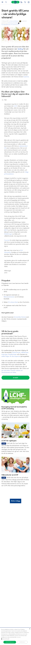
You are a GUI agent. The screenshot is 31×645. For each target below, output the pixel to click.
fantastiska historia (20, 317)
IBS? (6, 230)
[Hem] (15, 2)
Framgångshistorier (6, 24)
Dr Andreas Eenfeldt (12, 23)
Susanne (26, 77)
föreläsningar (12, 354)
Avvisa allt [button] (22, 642)
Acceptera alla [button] (10, 642)
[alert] (15, 636)
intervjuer (4, 354)
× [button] (29, 628)
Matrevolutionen (9, 297)
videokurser (24, 352)
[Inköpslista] (24, 2)
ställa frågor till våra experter (11, 356)
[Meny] (2, 2)
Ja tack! (15, 378)
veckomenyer (16, 352)
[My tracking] (21, 2)
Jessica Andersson (14, 21)
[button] (15, 639)
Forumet (6, 240)
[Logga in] (28, 2)
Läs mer (19, 637)
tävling (20, 49)
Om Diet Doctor (14, 24)
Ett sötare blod (13, 302)
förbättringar (8, 234)
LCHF (15, 106)
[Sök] (6, 2)
